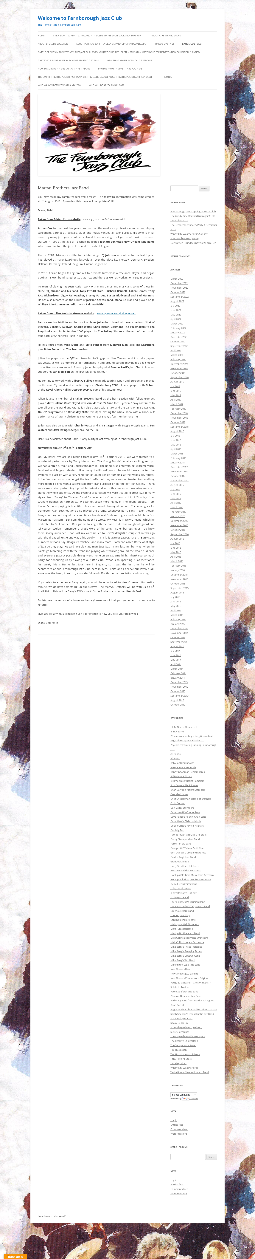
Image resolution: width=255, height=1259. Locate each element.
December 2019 (179, 364)
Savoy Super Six (179, 1023)
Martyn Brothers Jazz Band (185, 933)
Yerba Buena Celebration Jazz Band (189, 1072)
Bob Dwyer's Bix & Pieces (184, 785)
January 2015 (177, 624)
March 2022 (176, 323)
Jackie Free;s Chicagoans (183, 884)
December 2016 (179, 520)
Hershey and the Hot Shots (185, 870)
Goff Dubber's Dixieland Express (188, 852)
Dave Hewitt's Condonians (185, 812)
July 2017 (175, 489)
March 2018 (176, 453)
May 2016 (175, 552)
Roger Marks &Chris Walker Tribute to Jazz (193, 1009)
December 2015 (179, 574)
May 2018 (175, 444)
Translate (193, 1098)
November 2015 (179, 579)
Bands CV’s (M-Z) (191, 43)
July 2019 (175, 386)
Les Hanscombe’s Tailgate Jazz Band (190, 906)
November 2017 (179, 471)
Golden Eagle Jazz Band (183, 857)
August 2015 (177, 592)
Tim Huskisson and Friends (185, 1054)
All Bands (175, 754)
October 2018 (177, 422)
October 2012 (177, 704)
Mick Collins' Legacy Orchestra (187, 942)
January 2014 (177, 677)
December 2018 (179, 413)
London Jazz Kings (180, 915)
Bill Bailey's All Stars (181, 776)
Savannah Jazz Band (181, 1018)
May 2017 (175, 498)
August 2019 (177, 381)
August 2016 (177, 538)
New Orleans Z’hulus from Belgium (189, 978)
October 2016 (177, 529)
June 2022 (175, 310)
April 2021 (175, 350)
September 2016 (179, 534)
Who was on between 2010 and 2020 (59, 85)
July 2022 (175, 305)
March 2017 (176, 507)
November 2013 (179, 686)
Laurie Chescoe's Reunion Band (187, 902)
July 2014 (175, 650)
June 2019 (175, 390)
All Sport (175, 758)
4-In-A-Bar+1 (177, 731)
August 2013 (177, 700)
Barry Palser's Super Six (183, 767)
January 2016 (177, 570)
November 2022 (179, 287)
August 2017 (177, 485)
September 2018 (179, 426)
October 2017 (177, 476)
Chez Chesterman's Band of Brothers (190, 798)
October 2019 (177, 373)
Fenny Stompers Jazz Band (185, 839)
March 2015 (176, 615)
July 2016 (175, 543)
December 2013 (179, 682)
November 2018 (179, 417)
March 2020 (176, 355)
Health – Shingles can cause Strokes (129, 60)
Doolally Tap (177, 830)
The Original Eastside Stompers (187, 1036)
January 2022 (177, 332)
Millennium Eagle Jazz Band (185, 964)
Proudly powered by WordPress (54, 1216)
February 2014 (178, 673)
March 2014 (176, 668)
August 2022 (177, 301)
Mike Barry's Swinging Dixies (186, 951)
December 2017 (179, 467)
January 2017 (177, 516)
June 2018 (175, 440)
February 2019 (178, 408)
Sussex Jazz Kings (179, 1032)
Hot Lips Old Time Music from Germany (192, 875)
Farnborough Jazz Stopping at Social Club (193, 211)
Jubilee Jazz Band (179, 897)
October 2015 (177, 583)
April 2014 (175, 664)
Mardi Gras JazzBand (181, 928)
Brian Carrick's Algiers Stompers (187, 789)
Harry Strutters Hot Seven (184, 866)
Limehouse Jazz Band (182, 910)
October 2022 (177, 292)
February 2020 (178, 359)
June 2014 (175, 655)
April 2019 (175, 399)
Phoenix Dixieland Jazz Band (185, 996)
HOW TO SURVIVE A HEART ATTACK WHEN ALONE (64, 68)
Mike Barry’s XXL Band (182, 960)
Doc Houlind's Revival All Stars (187, 825)
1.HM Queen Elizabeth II (183, 727)
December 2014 (179, 628)
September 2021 (179, 346)
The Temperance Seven (183, 1045)
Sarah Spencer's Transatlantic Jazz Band (192, 1014)
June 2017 (175, 494)
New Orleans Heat (180, 969)
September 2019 (179, 377)
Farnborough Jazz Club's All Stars (188, 834)
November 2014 (179, 633)
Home (41, 35)
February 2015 (178, 619)
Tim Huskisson (178, 1049)
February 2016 (178, 565)
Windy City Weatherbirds (184, 1067)
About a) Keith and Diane (166, 35)
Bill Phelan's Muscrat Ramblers (187, 780)
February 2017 (178, 512)
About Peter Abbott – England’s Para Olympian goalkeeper (111, 43)
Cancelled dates (179, 794)
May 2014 (175, 659)
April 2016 (175, 556)
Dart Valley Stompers (182, 807)
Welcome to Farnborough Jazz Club (80, 18)
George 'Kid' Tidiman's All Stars (187, 848)
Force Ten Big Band (181, 843)
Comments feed (179, 1129)
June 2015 (175, 601)
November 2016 (179, 525)
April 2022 (175, 319)
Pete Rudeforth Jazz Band (184, 991)
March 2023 (176, 278)
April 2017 (175, 503)
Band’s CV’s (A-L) (164, 43)
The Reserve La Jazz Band (184, 1041)
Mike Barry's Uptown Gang (185, 955)
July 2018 (175, 435)
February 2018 (178, 458)
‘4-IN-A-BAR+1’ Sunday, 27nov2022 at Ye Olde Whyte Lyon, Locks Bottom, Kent (97, 35)
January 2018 (177, 462)
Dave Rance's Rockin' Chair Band (188, 816)
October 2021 (177, 341)
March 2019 (176, 404)
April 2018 (175, 449)
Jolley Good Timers (180, 888)
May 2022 (175, 314)
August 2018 (177, 431)
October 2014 (177, 637)
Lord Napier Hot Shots (182, 919)
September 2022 (179, 296)
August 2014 (177, 646)
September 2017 (179, 480)
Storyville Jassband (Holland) (186, 1027)
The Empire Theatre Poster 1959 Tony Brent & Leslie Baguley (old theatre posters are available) (95, 76)
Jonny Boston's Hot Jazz (183, 893)
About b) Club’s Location (53, 43)
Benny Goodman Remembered (187, 772)
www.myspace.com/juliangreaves (116, 313)
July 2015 (175, 597)
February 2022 (178, 328)
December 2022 (179, 283)
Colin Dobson (177, 803)
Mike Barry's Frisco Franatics (186, 946)
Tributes (166, 76)
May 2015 (175, 606)
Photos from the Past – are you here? (120, 68)
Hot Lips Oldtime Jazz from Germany (190, 879)
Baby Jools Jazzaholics (182, 763)
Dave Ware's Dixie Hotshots (185, 821)
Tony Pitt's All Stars (181, 1058)
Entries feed (177, 1124)
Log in (173, 1120)
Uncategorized (178, 1063)
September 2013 (179, 695)
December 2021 (179, 337)
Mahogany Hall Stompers (184, 924)
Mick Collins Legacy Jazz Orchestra (189, 937)
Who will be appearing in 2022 (106, 85)
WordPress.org (178, 1133)
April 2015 (175, 610)
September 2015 (179, 588)
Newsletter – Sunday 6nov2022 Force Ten (193, 243)
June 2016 (175, 547)
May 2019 (175, 395)
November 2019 (179, 368)
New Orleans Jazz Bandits (184, 973)
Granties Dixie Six (179, 861)
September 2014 (179, 642)
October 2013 (177, 691)
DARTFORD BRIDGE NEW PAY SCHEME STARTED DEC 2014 (68, 60)
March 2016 (176, 561)
